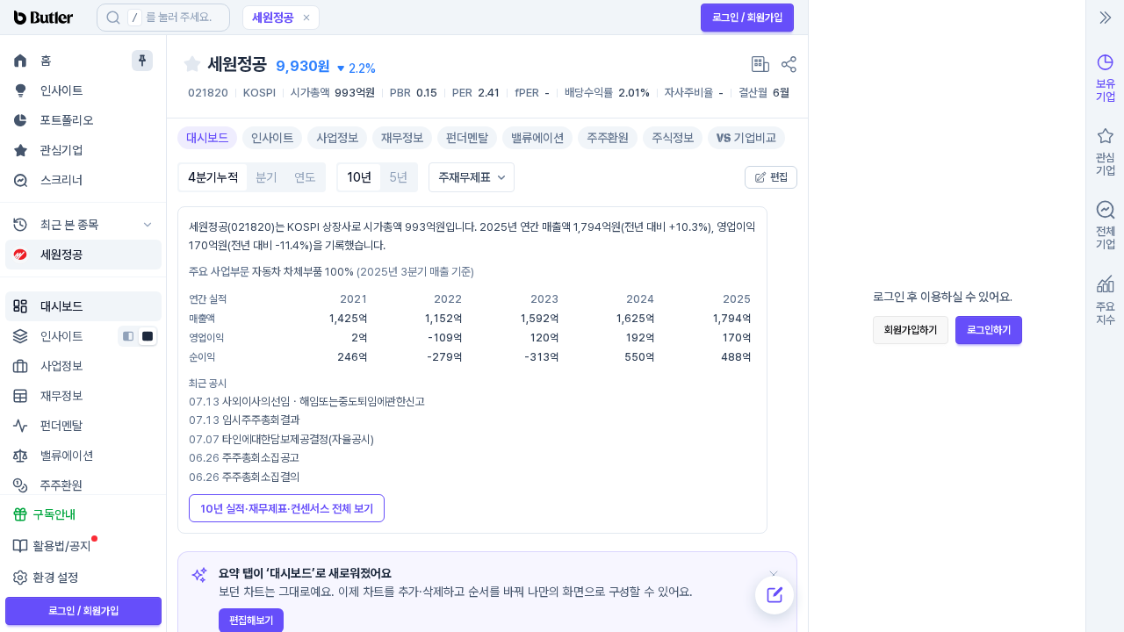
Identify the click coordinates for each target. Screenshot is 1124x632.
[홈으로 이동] (48, 17)
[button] (306, 17)
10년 (359, 177)
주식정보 (673, 138)
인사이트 (272, 138)
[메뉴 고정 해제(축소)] (142, 60)
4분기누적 (213, 177)
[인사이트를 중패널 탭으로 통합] (147, 336)
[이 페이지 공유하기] (788, 64)
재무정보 (402, 138)
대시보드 (207, 138)
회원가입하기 (910, 330)
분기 (266, 177)
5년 (398, 177)
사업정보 (337, 138)
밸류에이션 (537, 138)
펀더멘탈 (467, 138)
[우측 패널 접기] (1105, 17)
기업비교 (755, 138)
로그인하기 (989, 330)
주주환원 (608, 138)
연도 (304, 177)
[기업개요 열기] (760, 64)
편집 (779, 177)
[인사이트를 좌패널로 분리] (128, 336)
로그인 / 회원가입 (747, 17)
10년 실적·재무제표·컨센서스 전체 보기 (286, 508)
